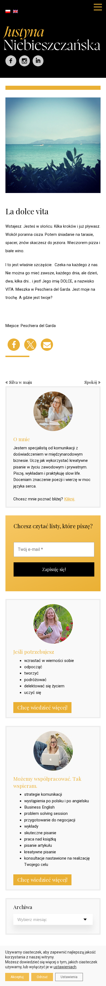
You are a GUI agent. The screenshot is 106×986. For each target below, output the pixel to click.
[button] (14, 344)
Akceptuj (17, 977)
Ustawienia (69, 977)
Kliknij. (69, 499)
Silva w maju (20, 382)
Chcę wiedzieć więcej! (42, 707)
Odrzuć (42, 977)
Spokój (91, 382)
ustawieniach (65, 967)
